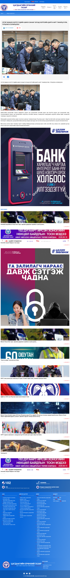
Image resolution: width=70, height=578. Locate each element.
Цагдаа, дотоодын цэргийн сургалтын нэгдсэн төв (9, 519)
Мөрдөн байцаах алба (8, 502)
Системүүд (41, 1)
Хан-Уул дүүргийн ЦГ (24, 505)
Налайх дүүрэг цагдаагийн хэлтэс (26, 516)
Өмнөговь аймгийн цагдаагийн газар (44, 537)
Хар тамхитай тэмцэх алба (9, 524)
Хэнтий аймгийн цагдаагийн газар (43, 555)
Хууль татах (45, 566)
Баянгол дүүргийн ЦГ (25, 500)
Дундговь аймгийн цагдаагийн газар (44, 525)
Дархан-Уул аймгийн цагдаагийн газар (41, 516)
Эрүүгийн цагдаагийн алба (9, 500)
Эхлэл (2, 13)
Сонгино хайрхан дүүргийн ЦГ (26, 506)
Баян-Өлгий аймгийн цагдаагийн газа (41, 504)
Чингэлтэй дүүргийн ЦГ (25, 503)
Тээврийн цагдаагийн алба (9, 506)
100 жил (36, 1)
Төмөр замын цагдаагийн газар (8, 516)
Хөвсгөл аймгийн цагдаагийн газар (43, 552)
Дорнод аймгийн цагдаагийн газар (43, 519)
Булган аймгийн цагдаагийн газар (43, 507)
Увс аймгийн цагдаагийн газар (44, 547)
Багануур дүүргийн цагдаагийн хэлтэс (27, 510)
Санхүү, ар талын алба (8, 521)
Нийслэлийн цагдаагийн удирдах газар (25, 498)
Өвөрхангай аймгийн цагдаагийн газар (41, 534)
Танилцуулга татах (47, 565)
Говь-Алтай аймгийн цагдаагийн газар (41, 510)
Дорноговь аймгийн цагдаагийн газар (41, 522)
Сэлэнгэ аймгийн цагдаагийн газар (43, 543)
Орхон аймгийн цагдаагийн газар (43, 531)
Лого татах (45, 568)
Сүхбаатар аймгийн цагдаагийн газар (41, 540)
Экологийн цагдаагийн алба (9, 508)
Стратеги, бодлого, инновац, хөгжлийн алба (9, 498)
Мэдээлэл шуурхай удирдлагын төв (7, 513)
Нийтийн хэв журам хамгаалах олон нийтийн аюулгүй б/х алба (10, 504)
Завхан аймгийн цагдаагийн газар (43, 528)
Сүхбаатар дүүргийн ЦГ (25, 508)
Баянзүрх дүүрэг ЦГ (24, 502)
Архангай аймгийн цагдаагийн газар (44, 498)
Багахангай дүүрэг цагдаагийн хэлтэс (27, 513)
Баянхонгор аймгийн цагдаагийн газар (41, 501)
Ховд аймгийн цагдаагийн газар (43, 549)
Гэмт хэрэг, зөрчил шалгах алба (9, 510)
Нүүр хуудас (27, 1)
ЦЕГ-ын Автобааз (7, 523)
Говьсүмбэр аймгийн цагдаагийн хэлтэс (41, 513)
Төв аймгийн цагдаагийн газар (44, 545)
